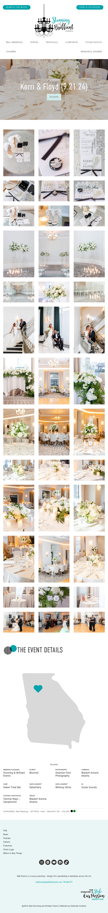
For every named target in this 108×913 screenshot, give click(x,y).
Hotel (42, 811)
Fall (58, 811)
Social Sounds (89, 787)
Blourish (34, 772)
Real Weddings (54, 80)
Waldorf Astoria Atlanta (89, 774)
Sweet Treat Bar (12, 787)
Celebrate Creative (78, 906)
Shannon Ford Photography (63, 774)
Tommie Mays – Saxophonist (11, 800)
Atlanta (54, 97)
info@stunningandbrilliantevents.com (49, 882)
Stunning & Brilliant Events (14, 774)
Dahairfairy (35, 787)
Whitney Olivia (63, 787)
